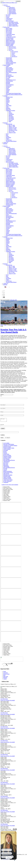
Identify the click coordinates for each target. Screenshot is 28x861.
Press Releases (9, 124)
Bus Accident (9, 32)
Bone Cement (9, 67)
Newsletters (8, 137)
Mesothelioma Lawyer (11, 79)
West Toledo (8, 105)
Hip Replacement (9, 76)
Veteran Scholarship (13, 24)
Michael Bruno (12, 8)
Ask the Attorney (7, 449)
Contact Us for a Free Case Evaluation (10, 484)
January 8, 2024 (12, 132)
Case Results (8, 19)
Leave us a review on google (8, 700)
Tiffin (10, 121)
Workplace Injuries (7, 456)
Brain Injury (5, 465)
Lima (7, 103)
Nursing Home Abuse (8, 472)
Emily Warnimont (12, 13)
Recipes (5, 451)
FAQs (7, 133)
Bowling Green (9, 97)
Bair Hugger (8, 71)
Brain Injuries (9, 30)
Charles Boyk (12, 7)
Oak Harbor (11, 117)
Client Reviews (9, 18)
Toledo (7, 104)
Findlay (7, 99)
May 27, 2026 (12, 125)
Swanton (11, 120)
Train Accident (9, 60)
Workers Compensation (11, 62)
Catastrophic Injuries (10, 34)
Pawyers (8, 16)
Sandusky (8, 108)
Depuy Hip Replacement (11, 72)
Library (7, 136)
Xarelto (7, 90)
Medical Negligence (7, 471)
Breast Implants (14, 51)
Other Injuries (6, 473)
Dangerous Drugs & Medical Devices (14, 94)
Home (2, 325)
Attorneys (8, 6)
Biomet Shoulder (9, 68)
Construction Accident (11, 36)
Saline (7, 106)
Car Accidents (6, 443)
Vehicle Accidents (7, 477)
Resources (5, 122)
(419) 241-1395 (13, 299)
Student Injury (9, 59)
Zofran (7, 92)
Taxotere (8, 87)
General (5, 470)
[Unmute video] (8, 843)
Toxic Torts (11, 50)
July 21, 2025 (12, 131)
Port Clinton (11, 119)
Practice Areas (6, 27)
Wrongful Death (9, 63)
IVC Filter (8, 77)
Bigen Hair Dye (9, 70)
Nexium (7, 78)
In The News (9, 140)
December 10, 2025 (13, 130)
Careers (7, 17)
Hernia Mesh (9, 74)
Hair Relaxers (14, 56)
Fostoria (10, 113)
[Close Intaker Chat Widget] (16, 829)
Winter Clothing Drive (13, 25)
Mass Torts (5, 463)
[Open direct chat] (14, 829)
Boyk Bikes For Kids (13, 22)
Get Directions (4, 699)
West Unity (8, 109)
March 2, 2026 (12, 126)
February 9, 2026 (12, 128)
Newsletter (5, 450)
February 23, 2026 (13, 127)
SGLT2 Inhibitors (10, 84)
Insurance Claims (9, 39)
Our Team (8, 14)
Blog (7, 135)
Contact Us (5, 142)
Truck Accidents (9, 61)
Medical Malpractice (10, 40)
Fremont (8, 100)
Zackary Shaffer (12, 9)
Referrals (5, 143)
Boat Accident (9, 29)
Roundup (8, 83)
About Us (5, 5)
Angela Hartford (12, 12)
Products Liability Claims (8, 447)
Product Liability (9, 45)
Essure (7, 73)
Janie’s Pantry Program (14, 23)
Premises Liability (10, 44)
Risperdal (8, 82)
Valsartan (8, 89)
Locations (5, 95)
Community (5, 482)
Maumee (10, 115)
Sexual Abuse (9, 57)
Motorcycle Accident (10, 41)
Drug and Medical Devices (9, 460)
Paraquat (13, 52)
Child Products (6, 461)
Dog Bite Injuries (9, 38)
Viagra (7, 88)
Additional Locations (10, 110)
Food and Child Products (8, 444)
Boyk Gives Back (10, 20)
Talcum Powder (9, 81)
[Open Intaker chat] (14, 860)
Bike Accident (9, 28)
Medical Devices (12, 46)
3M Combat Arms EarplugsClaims (13, 93)
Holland (7, 101)
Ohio (10, 111)
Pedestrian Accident (10, 43)
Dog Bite (5, 468)
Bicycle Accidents (7, 455)
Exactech (13, 55)
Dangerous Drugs (12, 47)
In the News (5, 462)
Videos (7, 138)
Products (10, 49)
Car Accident (9, 33)
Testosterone (8, 86)
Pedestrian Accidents (7, 474)
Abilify (7, 66)
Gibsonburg (11, 114)
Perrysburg (11, 116)
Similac (13, 54)
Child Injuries (9, 35)
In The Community (7, 481)
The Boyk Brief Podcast (11, 141)
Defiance (8, 98)
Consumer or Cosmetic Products (10, 445)
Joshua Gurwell (12, 11)
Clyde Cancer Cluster (8, 479)
